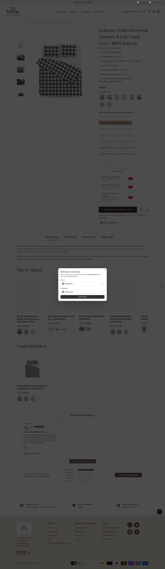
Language (63, 288)
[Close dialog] (105, 270)
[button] (149, 2)
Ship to (62, 280)
